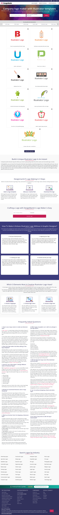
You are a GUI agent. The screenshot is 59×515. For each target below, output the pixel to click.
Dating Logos (18, 459)
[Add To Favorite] (28, 28)
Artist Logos (7, 24)
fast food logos (46, 408)
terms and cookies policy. (6, 513)
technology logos (51, 405)
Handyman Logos (33, 456)
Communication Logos (5, 477)
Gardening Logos (18, 479)
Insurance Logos (33, 464)
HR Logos (32, 461)
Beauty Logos (3, 466)
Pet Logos (46, 459)
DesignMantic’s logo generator (10, 368)
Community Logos (4, 474)
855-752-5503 (47, 0)
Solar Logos (46, 472)
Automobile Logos (4, 464)
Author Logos (35, 24)
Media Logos (32, 477)
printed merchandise (6, 413)
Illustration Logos (44, 24)
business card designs (11, 427)
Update (46, 15)
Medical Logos (33, 479)
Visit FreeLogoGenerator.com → (41, 486)
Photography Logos (48, 461)
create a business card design (47, 384)
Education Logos (18, 461)
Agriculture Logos (4, 459)
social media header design (46, 383)
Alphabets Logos (4, 461)
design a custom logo (13, 362)
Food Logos (17, 474)
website (39, 383)
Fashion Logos (18, 466)
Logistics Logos (33, 472)
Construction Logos (19, 456)
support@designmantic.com (44, 355)
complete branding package (44, 386)
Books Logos (53, 24)
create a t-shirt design (51, 437)
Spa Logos (46, 474)
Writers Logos (26, 24)
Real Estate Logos (47, 464)
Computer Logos (4, 479)
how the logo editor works (44, 353)
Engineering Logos (19, 464)
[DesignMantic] (6, 3)
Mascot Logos (32, 474)
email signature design (37, 437)
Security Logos (47, 469)
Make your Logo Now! (29, 151)
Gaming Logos (18, 477)
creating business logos (44, 335)
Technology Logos (48, 479)
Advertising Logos (4, 456)
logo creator (5, 330)
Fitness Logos (18, 472)
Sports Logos (47, 477)
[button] (58, 24)
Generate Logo (29, 216)
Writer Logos (16, 24)
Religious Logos (47, 466)
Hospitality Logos (33, 459)
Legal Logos (32, 469)
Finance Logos (18, 469)
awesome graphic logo (45, 363)
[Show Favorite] (51, 1)
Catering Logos (4, 469)
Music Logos (46, 456)
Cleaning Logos (4, 472)
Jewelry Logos (32, 466)
